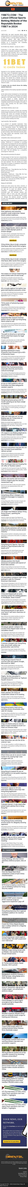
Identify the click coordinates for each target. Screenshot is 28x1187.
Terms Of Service (22, 1175)
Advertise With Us (22, 1173)
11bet (21, 51)
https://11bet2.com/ (10, 180)
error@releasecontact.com (15, 190)
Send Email (7, 172)
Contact (25, 1171)
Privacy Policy (23, 1176)
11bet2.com (6, 76)
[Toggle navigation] (13, 9)
